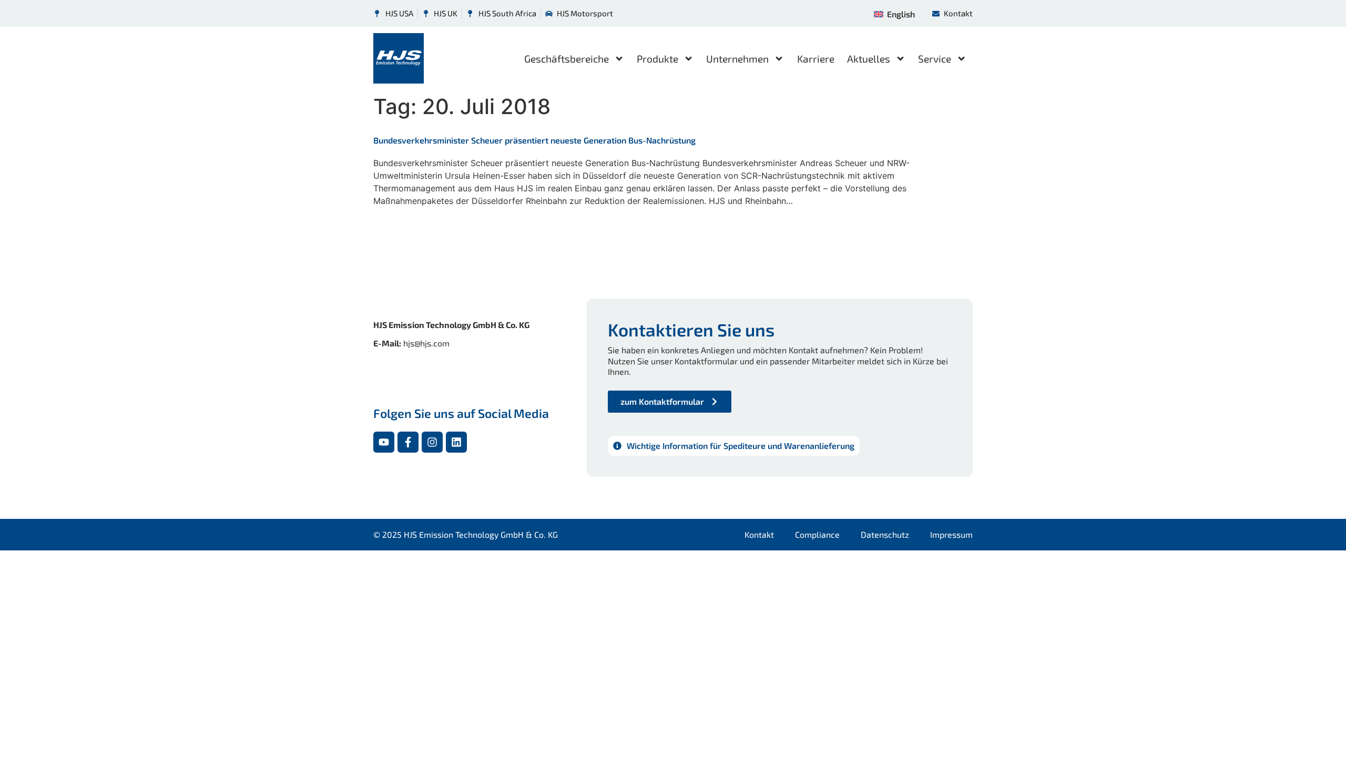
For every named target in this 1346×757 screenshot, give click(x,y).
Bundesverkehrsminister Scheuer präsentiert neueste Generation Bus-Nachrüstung (534, 140)
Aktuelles (868, 59)
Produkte (657, 59)
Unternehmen (737, 59)
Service (934, 59)
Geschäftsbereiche (566, 59)
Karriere (815, 59)
